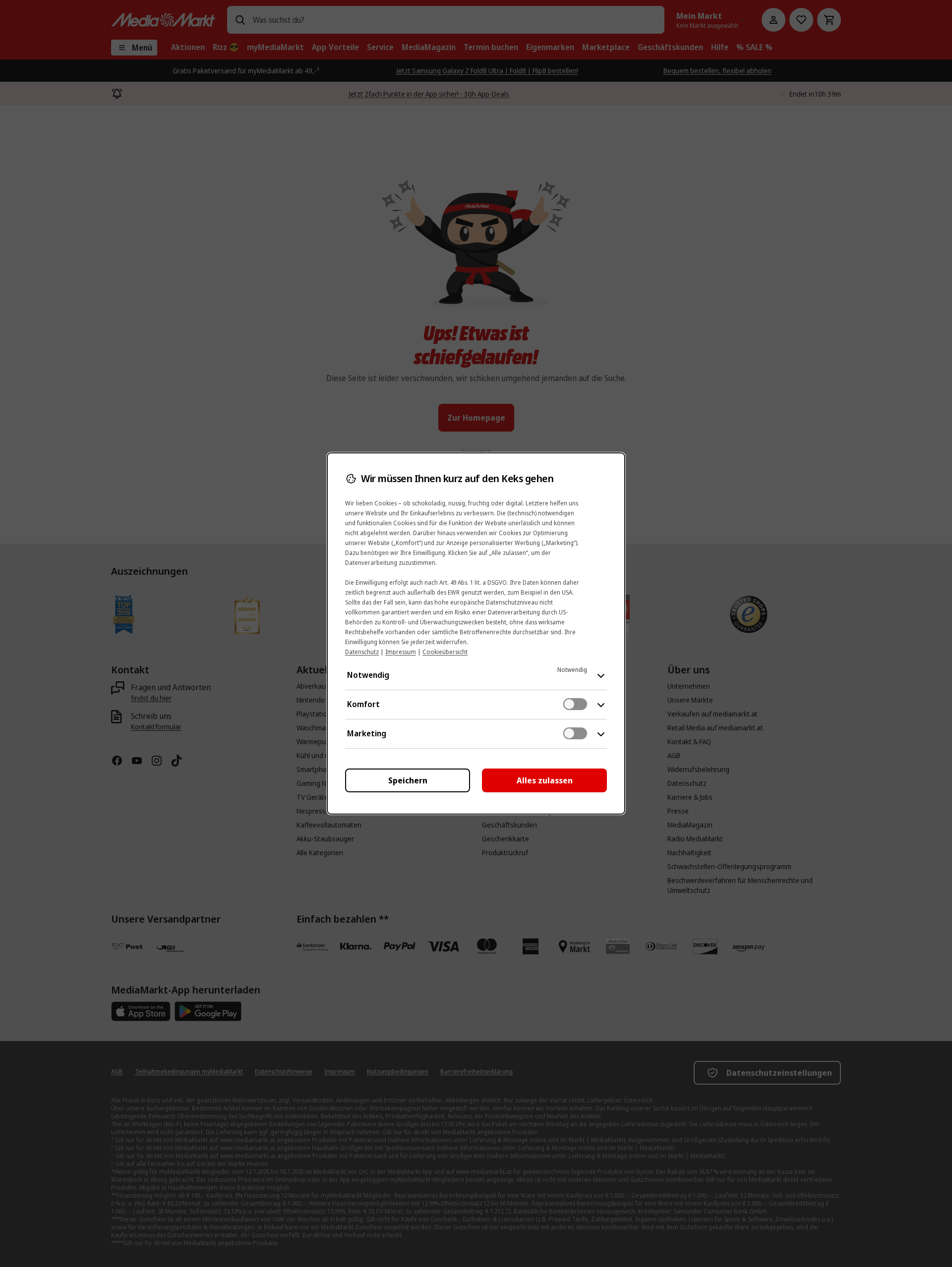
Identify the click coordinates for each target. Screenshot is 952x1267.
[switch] (575, 704)
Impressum (400, 652)
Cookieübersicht (445, 652)
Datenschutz (362, 652)
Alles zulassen (545, 780)
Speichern (407, 780)
